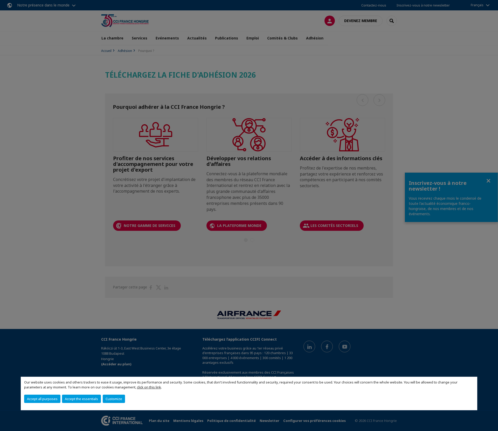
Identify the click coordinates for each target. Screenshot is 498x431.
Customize (114, 398)
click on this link (149, 387)
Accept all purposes (42, 398)
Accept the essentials (81, 398)
